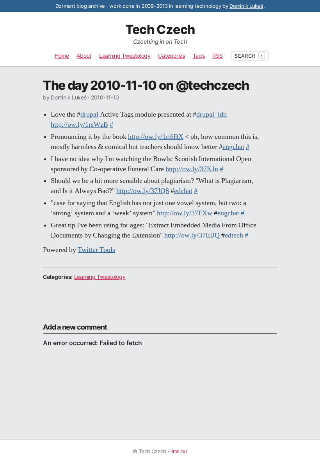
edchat (183, 191)
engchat (233, 147)
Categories (171, 55)
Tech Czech (160, 29)
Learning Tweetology (125, 55)
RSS (217, 55)
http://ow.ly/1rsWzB (79, 125)
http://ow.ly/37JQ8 (142, 191)
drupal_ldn (211, 114)
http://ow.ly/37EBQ (192, 235)
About (83, 55)
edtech (234, 235)
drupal (89, 114)
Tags (199, 55)
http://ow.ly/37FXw (184, 213)
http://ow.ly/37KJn (191, 169)
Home (62, 55)
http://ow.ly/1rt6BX (155, 137)
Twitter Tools (96, 250)
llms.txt (179, 451)
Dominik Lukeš (246, 6)
